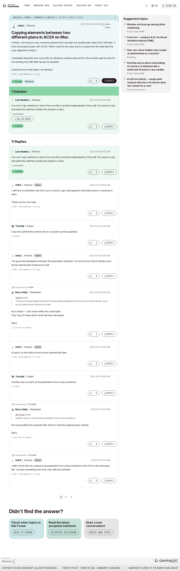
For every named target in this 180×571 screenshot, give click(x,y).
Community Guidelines (108, 568)
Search (146, 5)
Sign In (171, 5)
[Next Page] (71, 497)
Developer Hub (83, 5)
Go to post (24, 118)
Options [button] (115, 17)
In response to (23, 287)
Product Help (101, 5)
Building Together (62, 5)
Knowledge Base (41, 5)
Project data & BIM (135, 31)
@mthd (18, 297)
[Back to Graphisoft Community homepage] (11, 5)
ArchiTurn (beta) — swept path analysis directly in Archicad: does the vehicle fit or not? (146, 82)
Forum (27, 5)
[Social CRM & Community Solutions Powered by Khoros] (8, 560)
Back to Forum (23, 532)
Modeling (131, 57)
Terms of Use (87, 568)
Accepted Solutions (63, 532)
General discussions (136, 89)
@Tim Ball (20, 414)
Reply (110, 80)
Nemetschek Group (167, 568)
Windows (29, 81)
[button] (90, 80)
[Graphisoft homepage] (166, 561)
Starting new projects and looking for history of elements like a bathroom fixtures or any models (146, 66)
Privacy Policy (70, 568)
